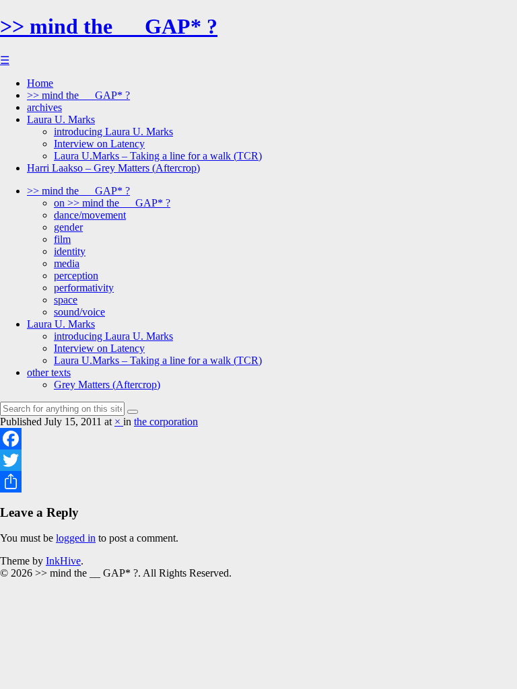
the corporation (166, 421)
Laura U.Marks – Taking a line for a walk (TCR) (158, 155)
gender (68, 227)
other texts (49, 372)
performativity (84, 287)
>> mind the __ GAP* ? (108, 26)
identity (69, 251)
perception (76, 275)
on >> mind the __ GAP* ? (112, 203)
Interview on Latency (99, 143)
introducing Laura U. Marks (113, 131)
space (65, 299)
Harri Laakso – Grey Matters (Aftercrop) (113, 168)
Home (40, 83)
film (62, 239)
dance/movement (90, 215)
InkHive (63, 561)
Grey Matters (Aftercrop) (107, 384)
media (66, 263)
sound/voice (79, 312)
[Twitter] (258, 460)
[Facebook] (258, 438)
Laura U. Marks (61, 119)
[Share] (258, 482)
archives (44, 107)
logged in (76, 538)
